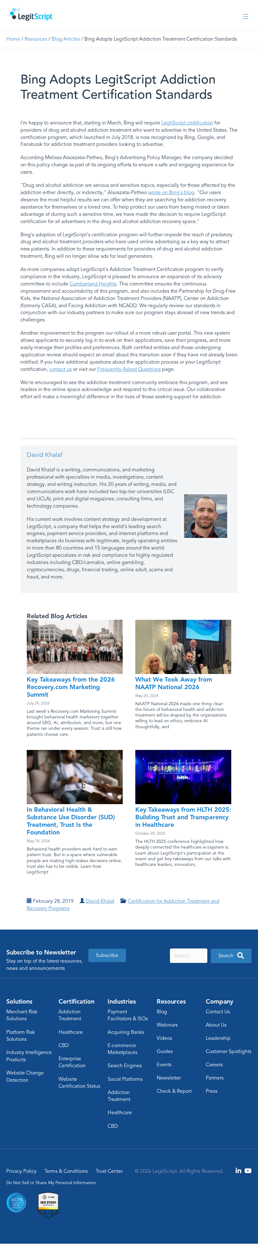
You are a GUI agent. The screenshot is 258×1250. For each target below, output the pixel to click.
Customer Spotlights (228, 1051)
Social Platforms (125, 1079)
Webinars (167, 1025)
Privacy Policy (21, 1171)
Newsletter (169, 1078)
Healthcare (71, 1032)
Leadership (218, 1038)
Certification (76, 1001)
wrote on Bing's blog (171, 192)
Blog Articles (66, 39)
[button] (231, 955)
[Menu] (245, 17)
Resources (36, 39)
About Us (216, 1025)
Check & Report (174, 1091)
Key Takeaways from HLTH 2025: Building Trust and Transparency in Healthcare (183, 817)
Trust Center (109, 1171)
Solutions (19, 1001)
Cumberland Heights (93, 284)
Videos (164, 1038)
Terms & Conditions (66, 1171)
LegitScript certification (187, 123)
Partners (215, 1078)
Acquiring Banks (126, 1032)
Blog (162, 1012)
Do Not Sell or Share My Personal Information (51, 1182)
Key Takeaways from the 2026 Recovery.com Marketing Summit (71, 687)
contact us (60, 369)
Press (211, 1091)
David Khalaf (44, 455)
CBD (64, 1045)
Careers (214, 1065)
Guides (165, 1051)
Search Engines (125, 1066)
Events (164, 1065)
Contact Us (218, 1012)
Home (13, 39)
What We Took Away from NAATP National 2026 (173, 683)
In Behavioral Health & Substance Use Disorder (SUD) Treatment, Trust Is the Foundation (71, 821)
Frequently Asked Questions (129, 369)
